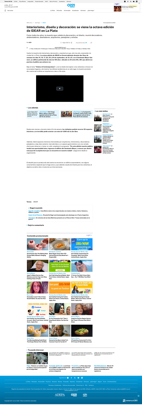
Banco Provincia (53, 1)
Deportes (72, 381)
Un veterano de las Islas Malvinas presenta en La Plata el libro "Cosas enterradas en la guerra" (59, 218)
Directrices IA (80, 385)
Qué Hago (37, 22)
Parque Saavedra (39, 1)
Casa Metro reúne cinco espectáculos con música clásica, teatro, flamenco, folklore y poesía (58, 211)
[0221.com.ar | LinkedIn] (137, 1)
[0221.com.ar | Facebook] (128, 1)
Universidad (67, 10)
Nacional (54, 381)
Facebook (71, 378)
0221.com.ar (29, 22)
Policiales (59, 10)
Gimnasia (69, 1)
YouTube (78, 378)
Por (29, 42)
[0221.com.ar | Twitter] (131, 1)
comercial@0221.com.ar (71, 390)
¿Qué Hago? (90, 10)
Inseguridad (30, 1)
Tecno (104, 381)
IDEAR (35, 202)
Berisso (60, 381)
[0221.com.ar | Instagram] (125, 1)
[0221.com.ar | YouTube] (134, 1)
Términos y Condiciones (54, 385)
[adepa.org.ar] (60, 395)
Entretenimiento (111, 381)
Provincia (48, 381)
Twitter (75, 378)
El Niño (15, 1)
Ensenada (66, 381)
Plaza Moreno (22, 1)
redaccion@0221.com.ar (123, 389)
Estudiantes (62, 1)
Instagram (68, 378)
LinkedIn (82, 378)
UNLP (46, 1)
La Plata (52, 10)
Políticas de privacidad (69, 385)
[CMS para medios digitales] (130, 400)
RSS (86, 385)
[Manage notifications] (138, 396)
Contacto (91, 385)
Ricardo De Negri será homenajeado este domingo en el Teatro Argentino (58, 215)
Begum (100, 381)
